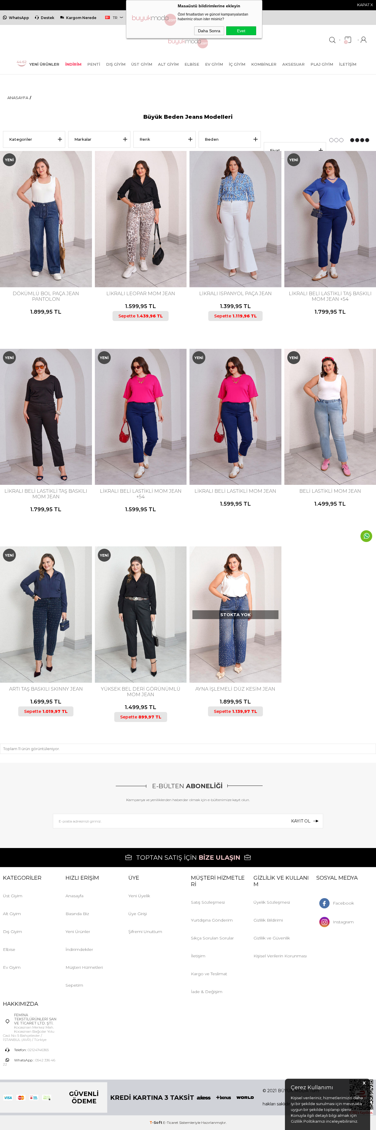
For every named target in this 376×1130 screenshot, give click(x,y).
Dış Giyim (115, 64)
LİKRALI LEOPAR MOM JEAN (140, 293)
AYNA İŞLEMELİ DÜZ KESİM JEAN (235, 689)
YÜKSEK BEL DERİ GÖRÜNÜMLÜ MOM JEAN (140, 691)
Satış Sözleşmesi (208, 902)
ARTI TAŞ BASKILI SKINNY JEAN (46, 689)
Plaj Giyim (321, 64)
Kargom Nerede (81, 18)
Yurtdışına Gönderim (212, 920)
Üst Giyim (141, 64)
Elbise (191, 64)
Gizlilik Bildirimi (268, 920)
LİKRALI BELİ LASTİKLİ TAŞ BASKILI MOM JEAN (45, 493)
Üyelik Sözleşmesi (272, 902)
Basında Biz (77, 913)
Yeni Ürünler (78, 931)
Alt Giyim (168, 64)
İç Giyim (237, 64)
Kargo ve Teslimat (209, 973)
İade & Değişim (206, 991)
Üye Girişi (137, 913)
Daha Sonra (209, 30)
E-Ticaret (170, 1122)
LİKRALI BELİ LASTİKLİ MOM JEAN (235, 491)
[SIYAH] (332, 263)
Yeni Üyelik (139, 895)
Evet (241, 30)
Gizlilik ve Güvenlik (272, 938)
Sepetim (74, 985)
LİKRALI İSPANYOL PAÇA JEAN (235, 293)
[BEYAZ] (234, 263)
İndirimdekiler (79, 949)
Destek (47, 18)
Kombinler (263, 64)
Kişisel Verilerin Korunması (280, 956)
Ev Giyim (214, 64)
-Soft (156, 1122)
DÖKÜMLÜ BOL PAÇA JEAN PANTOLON (46, 296)
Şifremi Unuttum (145, 931)
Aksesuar (293, 64)
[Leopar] (140, 263)
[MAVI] (327, 460)
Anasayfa (74, 895)
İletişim (347, 64)
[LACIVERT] (45, 263)
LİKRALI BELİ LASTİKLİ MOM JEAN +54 (141, 493)
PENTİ (93, 64)
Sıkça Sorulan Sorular (212, 938)
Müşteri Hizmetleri (84, 967)
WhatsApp (19, 18)
